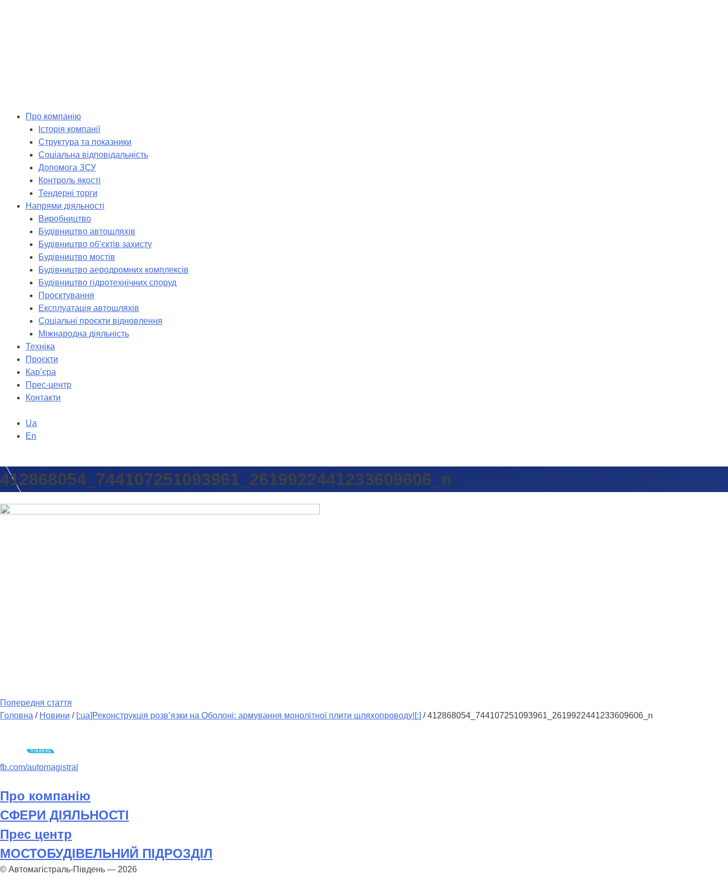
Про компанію (53, 116)
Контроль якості (69, 180)
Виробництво (64, 218)
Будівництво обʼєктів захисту (95, 244)
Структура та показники (85, 141)
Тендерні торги (68, 193)
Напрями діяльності (65, 205)
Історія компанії (69, 129)
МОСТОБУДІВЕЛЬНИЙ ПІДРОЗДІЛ (106, 853)
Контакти (43, 397)
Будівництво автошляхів (86, 231)
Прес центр (36, 834)
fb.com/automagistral (39, 767)
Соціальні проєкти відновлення (100, 320)
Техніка (40, 346)
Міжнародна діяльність (83, 333)
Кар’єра (41, 371)
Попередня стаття (36, 702)
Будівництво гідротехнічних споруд (107, 282)
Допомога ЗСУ (67, 167)
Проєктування (66, 295)
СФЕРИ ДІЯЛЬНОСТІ (64, 815)
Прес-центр (48, 384)
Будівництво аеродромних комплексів (113, 269)
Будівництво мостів (76, 256)
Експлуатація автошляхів (88, 308)
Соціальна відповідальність (93, 154)
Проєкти (42, 359)
